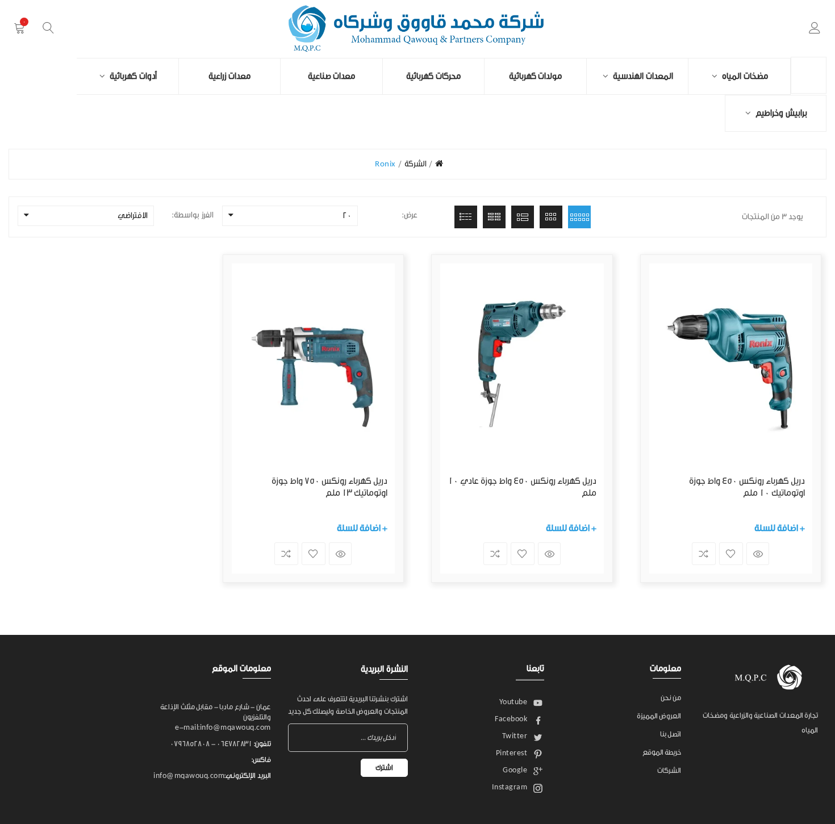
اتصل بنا (671, 734)
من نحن (671, 697)
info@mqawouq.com (188, 775)
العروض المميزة (659, 716)
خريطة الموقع (662, 752)
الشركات (669, 770)
